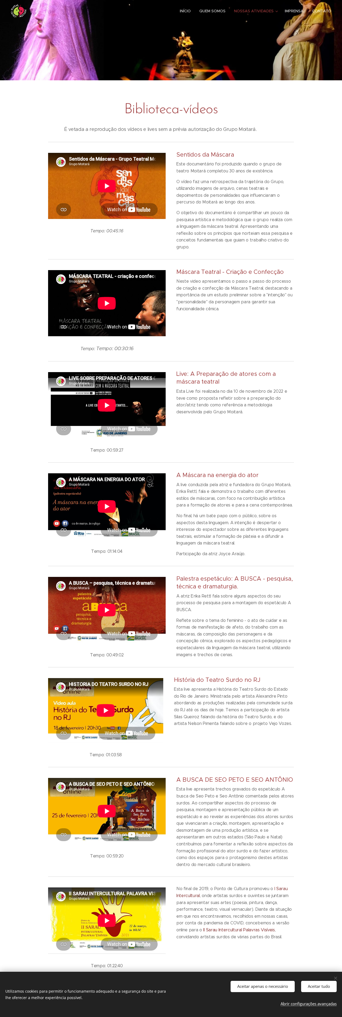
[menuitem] (186, 11)
